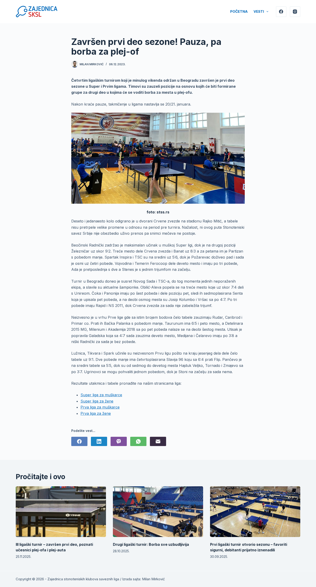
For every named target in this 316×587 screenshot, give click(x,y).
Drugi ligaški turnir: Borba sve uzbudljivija (151, 544)
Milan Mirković (153, 579)
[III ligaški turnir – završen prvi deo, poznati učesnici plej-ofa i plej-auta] (61, 511)
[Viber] (119, 441)
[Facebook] (281, 11)
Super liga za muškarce (101, 395)
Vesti (259, 11)
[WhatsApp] (138, 441)
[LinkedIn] (99, 441)
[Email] (158, 441)
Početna (239, 11)
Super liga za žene (97, 401)
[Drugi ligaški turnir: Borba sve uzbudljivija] (158, 511)
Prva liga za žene (96, 413)
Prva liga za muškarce (100, 407)
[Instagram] (295, 11)
